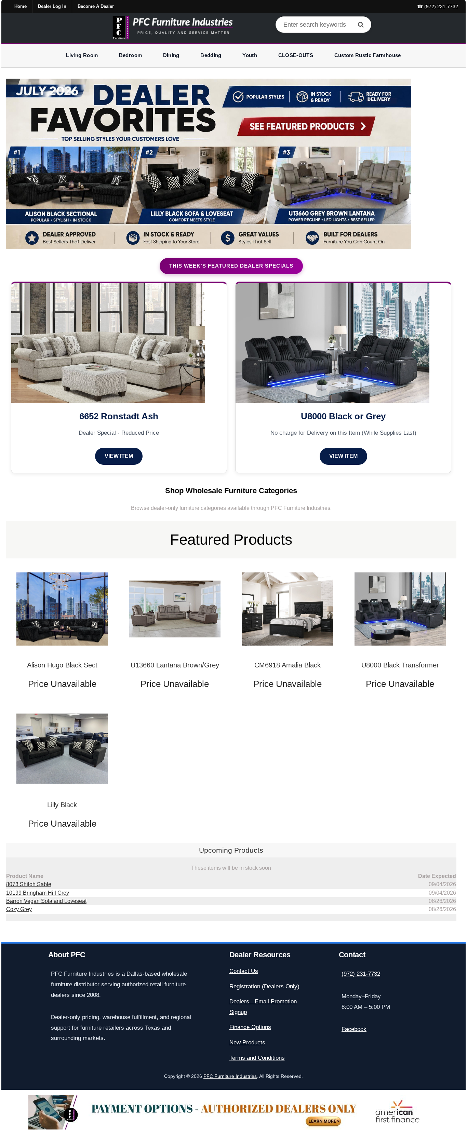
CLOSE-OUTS (295, 55)
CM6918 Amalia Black (287, 665)
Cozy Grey (19, 909)
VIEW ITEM (119, 456)
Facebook (354, 1029)
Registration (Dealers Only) (264, 986)
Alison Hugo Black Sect (62, 665)
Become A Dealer (96, 6)
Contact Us (243, 971)
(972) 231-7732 (361, 974)
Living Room (82, 55)
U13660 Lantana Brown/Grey (175, 665)
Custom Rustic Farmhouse (367, 55)
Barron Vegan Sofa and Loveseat (46, 901)
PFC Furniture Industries (230, 1076)
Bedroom (130, 55)
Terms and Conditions (257, 1058)
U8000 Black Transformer (400, 665)
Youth (249, 55)
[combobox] (323, 24)
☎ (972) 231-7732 (437, 6)
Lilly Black (62, 805)
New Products (247, 1042)
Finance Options (250, 1027)
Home (20, 6)
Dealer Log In (52, 6)
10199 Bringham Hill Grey (37, 893)
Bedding (210, 55)
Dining (171, 55)
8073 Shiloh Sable (28, 884)
